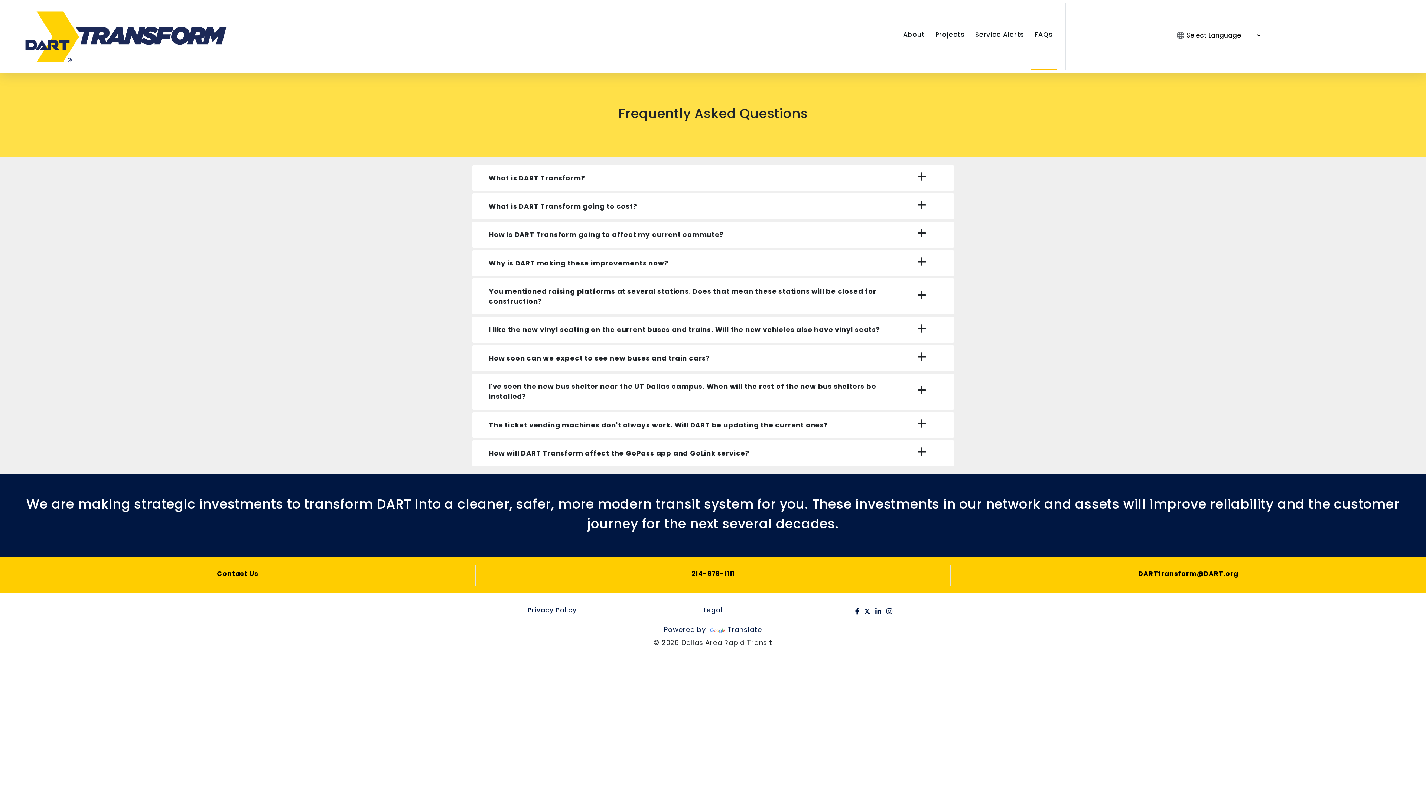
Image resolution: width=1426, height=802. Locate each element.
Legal (713, 610)
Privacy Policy (552, 610)
